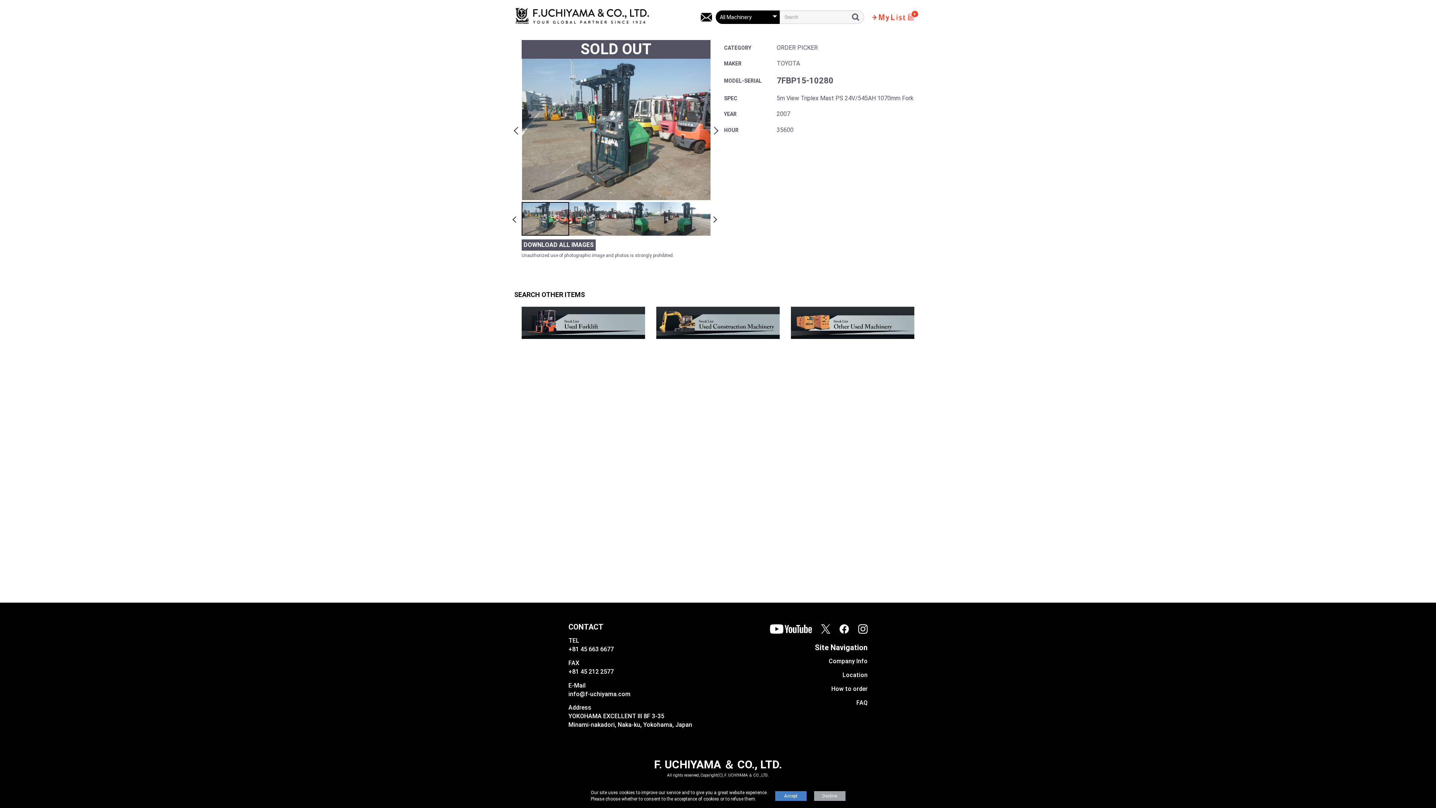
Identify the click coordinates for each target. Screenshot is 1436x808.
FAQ (862, 702)
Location (855, 675)
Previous (517, 129)
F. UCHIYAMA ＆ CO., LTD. (718, 764)
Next (715, 129)
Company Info (848, 661)
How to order (849, 688)
